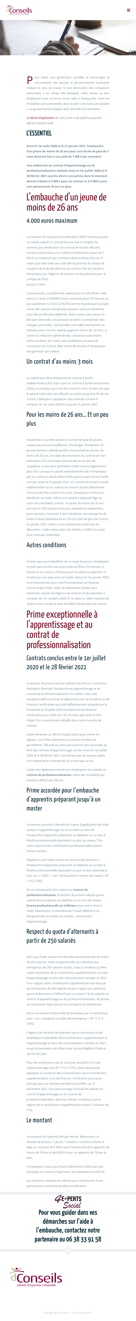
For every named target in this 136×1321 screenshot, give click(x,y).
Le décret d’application (40, 118)
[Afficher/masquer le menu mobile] (129, 10)
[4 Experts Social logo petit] (68, 1196)
